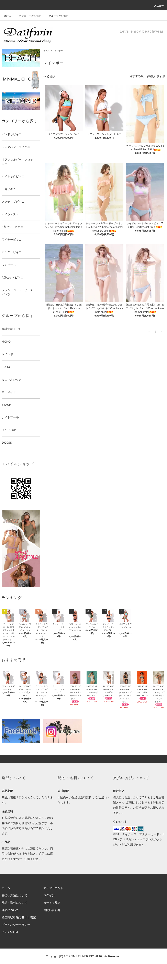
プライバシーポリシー (16, 924)
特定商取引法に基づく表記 (19, 917)
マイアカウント (53, 888)
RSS (4, 932)
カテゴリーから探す (30, 15)
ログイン (49, 895)
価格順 (150, 76)
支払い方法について (14, 895)
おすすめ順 (136, 76)
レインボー (58, 50)
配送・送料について (14, 902)
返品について (10, 910)
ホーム (8, 15)
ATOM (14, 932)
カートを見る (51, 902)
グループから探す (58, 15)
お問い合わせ (51, 910)
